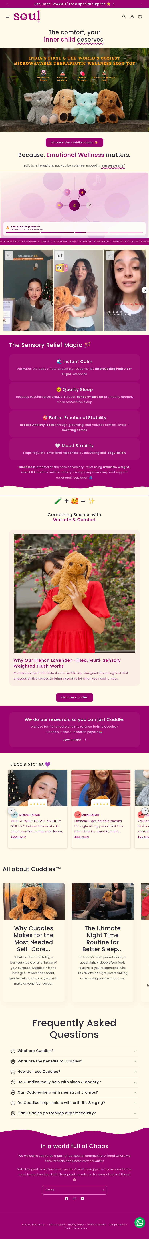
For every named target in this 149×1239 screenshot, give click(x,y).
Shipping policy (118, 1224)
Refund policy (57, 1224)
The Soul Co (39, 1224)
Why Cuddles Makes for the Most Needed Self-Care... (33, 939)
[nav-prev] (11, 811)
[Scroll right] (145, 290)
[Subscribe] (103, 1190)
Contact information (76, 1228)
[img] (37, 804)
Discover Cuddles (74, 697)
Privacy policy (76, 1224)
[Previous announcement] (7, 4)
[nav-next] (145, 811)
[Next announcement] (142, 4)
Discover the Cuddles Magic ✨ (74, 142)
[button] (8, 16)
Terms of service (96, 1224)
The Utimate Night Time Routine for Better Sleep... (102, 939)
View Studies (72, 740)
